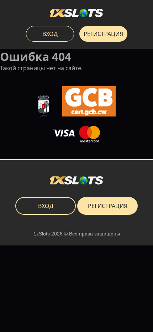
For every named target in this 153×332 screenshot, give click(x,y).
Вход (50, 34)
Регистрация (103, 34)
